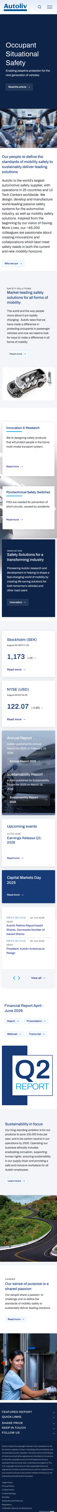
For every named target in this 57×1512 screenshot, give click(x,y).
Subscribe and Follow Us (12, 1501)
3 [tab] (52, 139)
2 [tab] (47, 139)
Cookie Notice (8, 1490)
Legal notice (7, 1482)
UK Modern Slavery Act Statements (17, 1508)
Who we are (11, 263)
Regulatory (7, 1504)
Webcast (12, 1034)
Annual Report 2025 (23, 761)
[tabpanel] (28, 81)
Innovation (16, 602)
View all (36, 978)
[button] (14, 978)
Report (11, 1021)
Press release (16, 917)
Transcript (35, 1034)
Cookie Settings (9, 1493)
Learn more (14, 1181)
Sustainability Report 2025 (24, 799)
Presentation (34, 1021)
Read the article (17, 87)
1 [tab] (43, 139)
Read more (16, 354)
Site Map (6, 1497)
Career (10, 1279)
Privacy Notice (8, 1486)
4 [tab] (47, 144)
